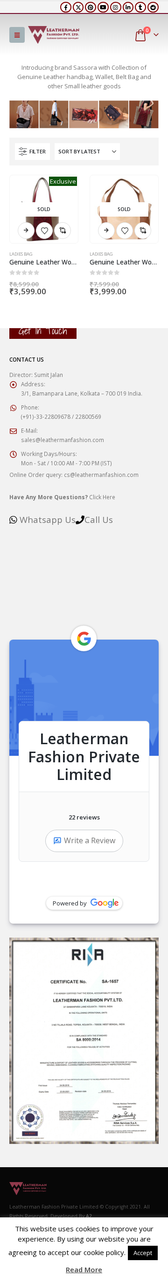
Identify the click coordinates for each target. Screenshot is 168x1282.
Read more (26, 230)
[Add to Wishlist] (44, 230)
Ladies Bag (21, 254)
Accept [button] (142, 1253)
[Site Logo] (53, 35)
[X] (78, 7)
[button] (17, 35)
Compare (62, 230)
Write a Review (89, 840)
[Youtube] (103, 7)
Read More (84, 1269)
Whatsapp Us (48, 519)
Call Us (98, 519)
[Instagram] (115, 7)
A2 (89, 1216)
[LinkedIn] (128, 7)
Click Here (62, 497)
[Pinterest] (90, 7)
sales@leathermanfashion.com (62, 439)
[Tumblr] (140, 7)
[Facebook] (65, 7)
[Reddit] (153, 7)
